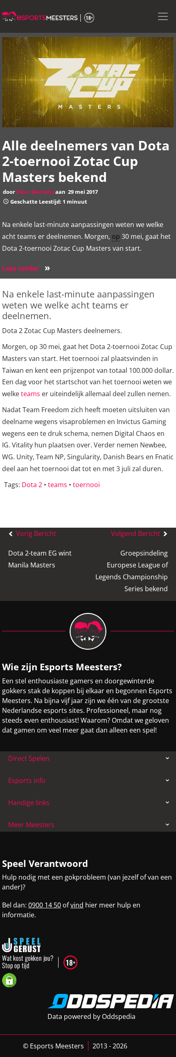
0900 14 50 (44, 905)
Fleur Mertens (35, 191)
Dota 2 (32, 484)
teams (30, 393)
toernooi (86, 484)
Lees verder (26, 268)
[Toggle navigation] (163, 16)
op (116, 236)
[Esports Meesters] (48, 16)
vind (76, 905)
